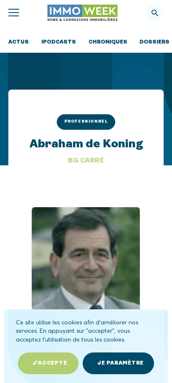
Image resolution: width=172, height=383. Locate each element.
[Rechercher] (155, 13)
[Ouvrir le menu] (13, 13)
